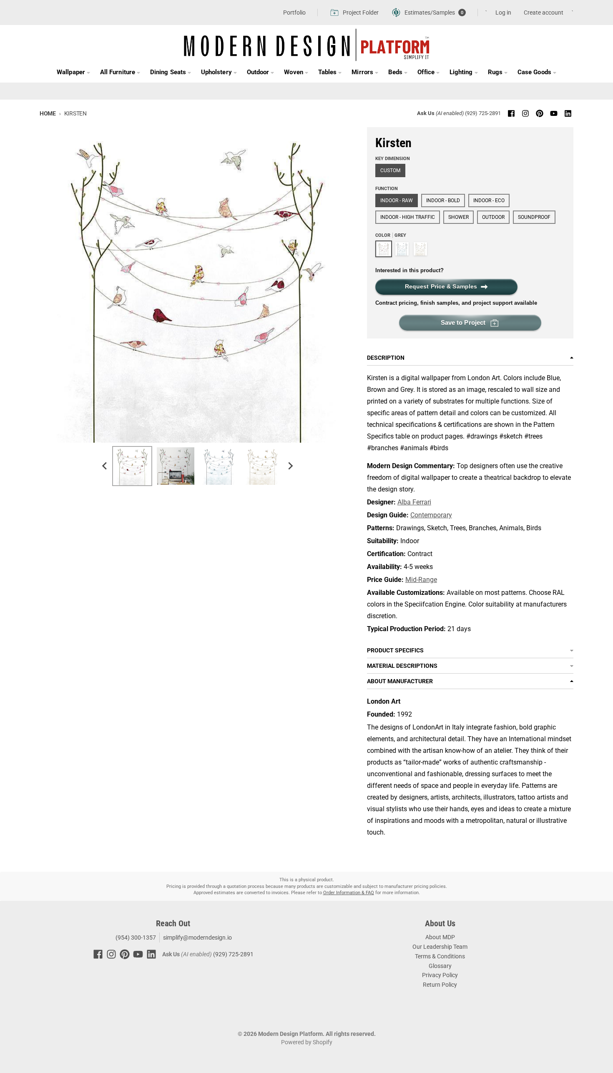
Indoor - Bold (443, 200)
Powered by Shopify (306, 1042)
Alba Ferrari (414, 502)
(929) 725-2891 (483, 113)
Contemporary (431, 515)
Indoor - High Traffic (407, 217)
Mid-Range (421, 580)
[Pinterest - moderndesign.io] (539, 113)
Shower (458, 217)
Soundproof (534, 217)
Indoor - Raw (396, 200)
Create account (543, 12)
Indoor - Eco (489, 200)
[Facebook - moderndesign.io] (511, 113)
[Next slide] (290, 466)
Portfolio (294, 12)
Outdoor (493, 217)
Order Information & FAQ (348, 892)
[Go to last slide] (105, 466)
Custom (390, 170)
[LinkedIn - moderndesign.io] (568, 113)
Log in (503, 12)
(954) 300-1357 (135, 937)
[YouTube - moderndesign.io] (553, 113)
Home (48, 113)
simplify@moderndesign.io (197, 937)
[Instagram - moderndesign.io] (525, 113)
